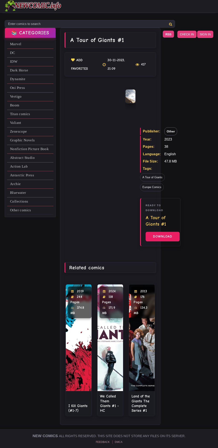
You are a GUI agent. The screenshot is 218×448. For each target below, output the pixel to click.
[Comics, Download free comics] (33, 8)
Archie (15, 184)
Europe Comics (151, 187)
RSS (168, 34)
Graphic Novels (22, 140)
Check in (187, 34)
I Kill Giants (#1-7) (77, 408)
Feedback (103, 442)
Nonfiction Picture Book (29, 149)
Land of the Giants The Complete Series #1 (141, 403)
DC (12, 53)
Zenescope (18, 131)
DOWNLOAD (162, 236)
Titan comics (20, 114)
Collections (19, 201)
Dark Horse (19, 70)
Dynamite (17, 79)
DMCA (118, 442)
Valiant (15, 123)
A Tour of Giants (152, 177)
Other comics (20, 210)
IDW (13, 61)
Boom (14, 105)
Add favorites (79, 64)
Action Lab (19, 166)
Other (171, 131)
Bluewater (18, 193)
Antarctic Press (22, 175)
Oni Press (17, 88)
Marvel (15, 44)
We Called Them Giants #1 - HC (109, 403)
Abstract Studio (22, 158)
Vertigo (16, 96)
